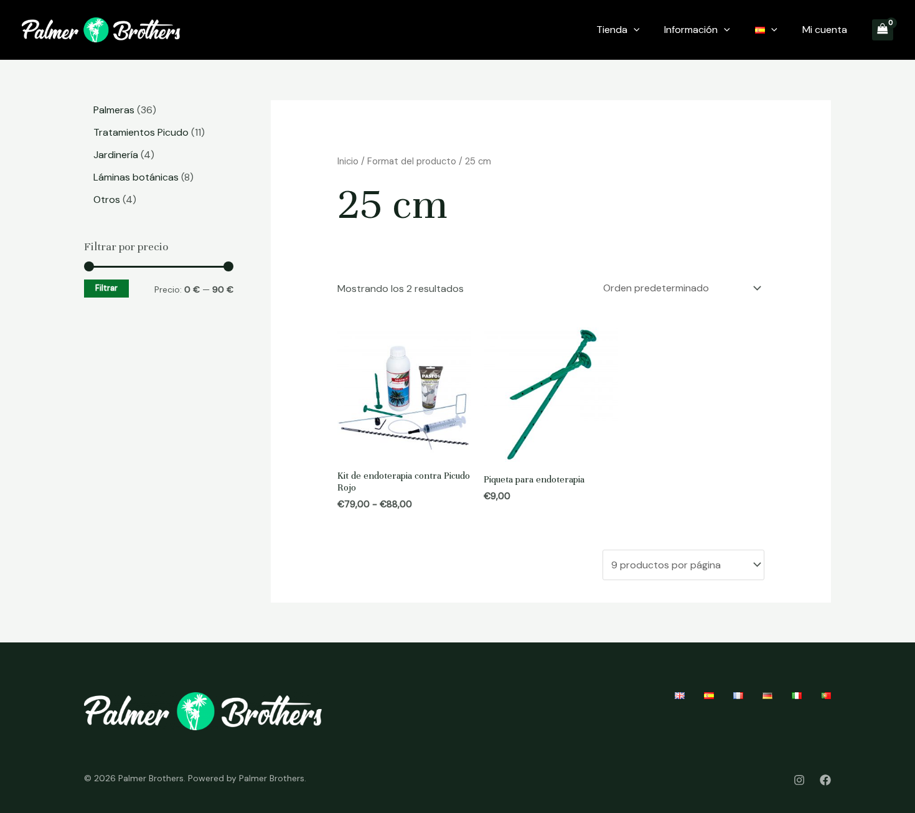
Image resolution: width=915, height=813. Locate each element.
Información (691, 29)
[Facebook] (825, 780)
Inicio (348, 161)
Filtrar (106, 288)
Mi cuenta (824, 29)
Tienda (611, 29)
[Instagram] (799, 780)
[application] (633, 30)
